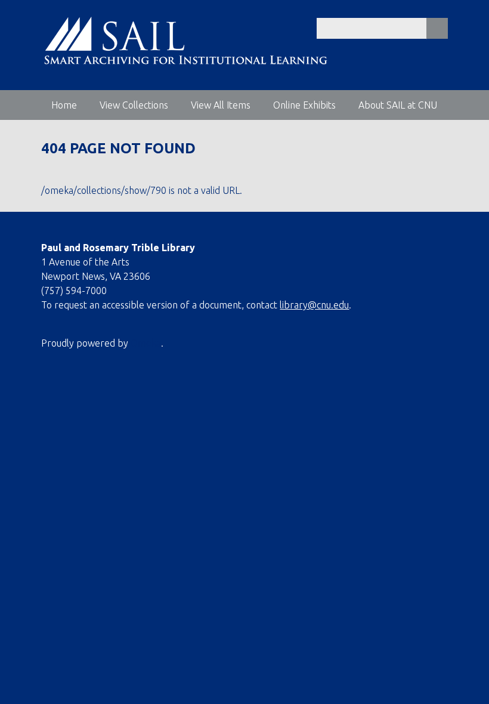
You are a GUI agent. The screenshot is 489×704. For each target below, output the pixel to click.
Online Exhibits (304, 105)
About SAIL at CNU (397, 105)
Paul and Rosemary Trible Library (118, 247)
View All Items (220, 105)
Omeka (146, 343)
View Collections (134, 105)
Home (64, 105)
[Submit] (437, 28)
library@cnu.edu (314, 304)
